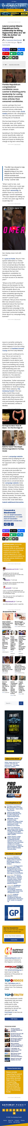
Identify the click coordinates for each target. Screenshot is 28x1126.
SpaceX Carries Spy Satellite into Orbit (16, 1059)
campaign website (16, 456)
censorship (14, 190)
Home (5, 1120)
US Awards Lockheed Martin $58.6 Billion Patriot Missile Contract (16, 1040)
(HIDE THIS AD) (17, 22)
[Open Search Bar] (20, 10)
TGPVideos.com (13, 983)
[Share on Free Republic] (3, 57)
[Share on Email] (13, 57)
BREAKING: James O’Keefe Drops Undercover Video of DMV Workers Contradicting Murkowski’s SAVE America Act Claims (15, 822)
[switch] (25, 10)
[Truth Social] (3, 1110)
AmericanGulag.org (14, 970)
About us (10, 1120)
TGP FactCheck (11, 1011)
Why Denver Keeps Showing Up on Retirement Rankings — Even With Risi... (16, 1055)
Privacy (23, 1120)
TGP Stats (14, 1019)
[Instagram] (24, 1110)
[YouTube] (14, 1113)
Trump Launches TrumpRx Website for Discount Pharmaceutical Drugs (17, 1030)
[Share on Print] (16, 57)
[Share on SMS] (10, 57)
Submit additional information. (13, 502)
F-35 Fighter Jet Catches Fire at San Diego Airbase (16, 1050)
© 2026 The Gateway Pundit (14, 1117)
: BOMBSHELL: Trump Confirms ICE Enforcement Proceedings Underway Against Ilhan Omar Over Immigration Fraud (15, 889)
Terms (10, 1122)
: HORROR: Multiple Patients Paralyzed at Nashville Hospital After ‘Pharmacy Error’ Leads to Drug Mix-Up (15, 898)
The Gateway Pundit (11, 390)
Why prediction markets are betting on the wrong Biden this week (17, 1045)
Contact (17, 1120)
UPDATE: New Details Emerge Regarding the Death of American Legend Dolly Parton (14, 814)
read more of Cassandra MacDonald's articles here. (13, 519)
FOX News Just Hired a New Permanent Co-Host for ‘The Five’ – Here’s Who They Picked (15, 808)
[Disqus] (14, 585)
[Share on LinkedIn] (21, 53)
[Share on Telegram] (18, 53)
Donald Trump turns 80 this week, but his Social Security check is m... (17, 1035)
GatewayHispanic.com (12, 958)
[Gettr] (7, 1110)
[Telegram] (21, 1110)
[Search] (21, 703)
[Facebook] (14, 1110)
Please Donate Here (14, 1068)
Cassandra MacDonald (9, 511)
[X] (10, 1110)
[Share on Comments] (7, 57)
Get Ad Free (16, 1122)
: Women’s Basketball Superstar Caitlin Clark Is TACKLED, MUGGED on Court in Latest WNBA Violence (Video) (14, 860)
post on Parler (10, 259)
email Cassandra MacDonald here (13, 516)
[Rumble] (17, 1110)
